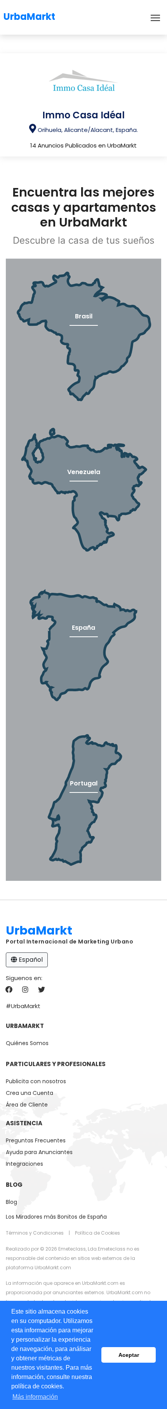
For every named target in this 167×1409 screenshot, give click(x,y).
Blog (11, 1202)
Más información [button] (35, 1396)
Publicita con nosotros (36, 1081)
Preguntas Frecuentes (36, 1140)
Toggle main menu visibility (155, 17)
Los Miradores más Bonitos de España (56, 1217)
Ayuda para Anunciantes (39, 1152)
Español (30, 959)
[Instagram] (25, 990)
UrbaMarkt (29, 15)
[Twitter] (41, 990)
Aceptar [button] (128, 1355)
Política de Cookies (97, 1233)
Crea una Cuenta (29, 1093)
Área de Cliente (27, 1105)
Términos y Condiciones (35, 1233)
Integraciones (24, 1164)
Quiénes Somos (27, 1043)
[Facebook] (9, 990)
